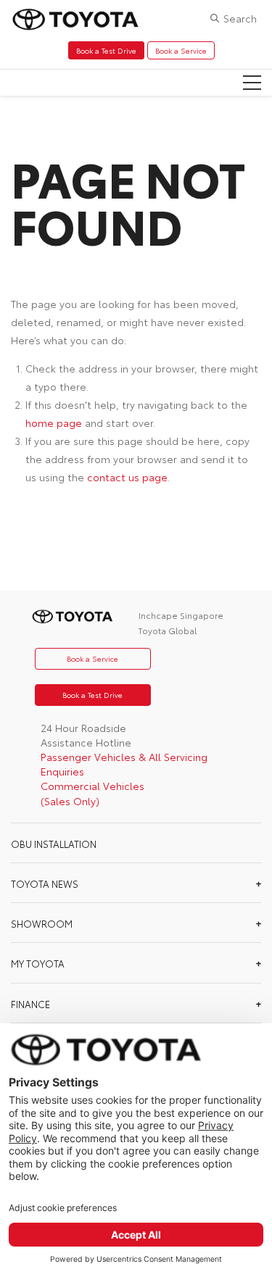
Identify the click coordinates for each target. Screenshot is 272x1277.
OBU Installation (53, 843)
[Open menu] (252, 82)
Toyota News (44, 883)
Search (240, 18)
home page (53, 422)
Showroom (42, 923)
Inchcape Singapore (181, 615)
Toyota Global (167, 630)
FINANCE (30, 1003)
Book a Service (181, 50)
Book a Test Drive (106, 50)
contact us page (127, 477)
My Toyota (38, 963)
